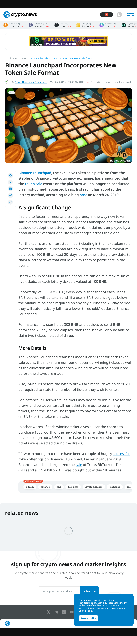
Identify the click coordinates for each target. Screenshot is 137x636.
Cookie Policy (86, 610)
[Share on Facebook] (10, 175)
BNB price (85, 25)
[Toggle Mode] (119, 14)
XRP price (62, 25)
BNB (59, 486)
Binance (45, 486)
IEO (129, 486)
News (23, 58)
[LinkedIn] (64, 612)
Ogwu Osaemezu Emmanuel (31, 82)
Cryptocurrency (94, 486)
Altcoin (30, 486)
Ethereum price (39, 25)
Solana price (108, 25)
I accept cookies (88, 618)
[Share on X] (10, 182)
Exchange (114, 486)
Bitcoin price (13, 25)
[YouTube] (72, 612)
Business (73, 486)
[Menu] (130, 14)
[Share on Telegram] (10, 195)
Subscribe (89, 591)
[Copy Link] (10, 202)
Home (13, 58)
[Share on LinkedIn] (10, 188)
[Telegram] (57, 612)
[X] (49, 612)
